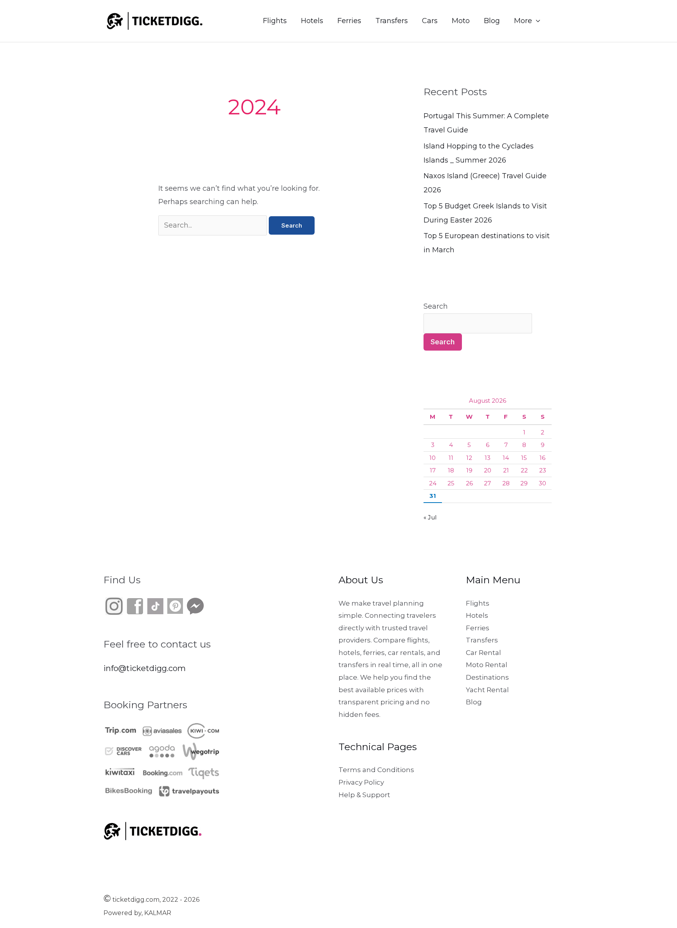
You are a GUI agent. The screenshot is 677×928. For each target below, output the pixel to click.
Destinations (487, 677)
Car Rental (483, 653)
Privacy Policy (361, 782)
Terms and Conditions (376, 770)
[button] (564, 21)
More (523, 20)
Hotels (312, 20)
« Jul (430, 517)
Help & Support (364, 795)
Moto (461, 20)
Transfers (391, 20)
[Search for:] (213, 225)
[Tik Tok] (145, 605)
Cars (430, 20)
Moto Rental (486, 665)
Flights (275, 20)
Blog (492, 20)
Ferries (349, 20)
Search (436, 306)
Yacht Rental (487, 690)
